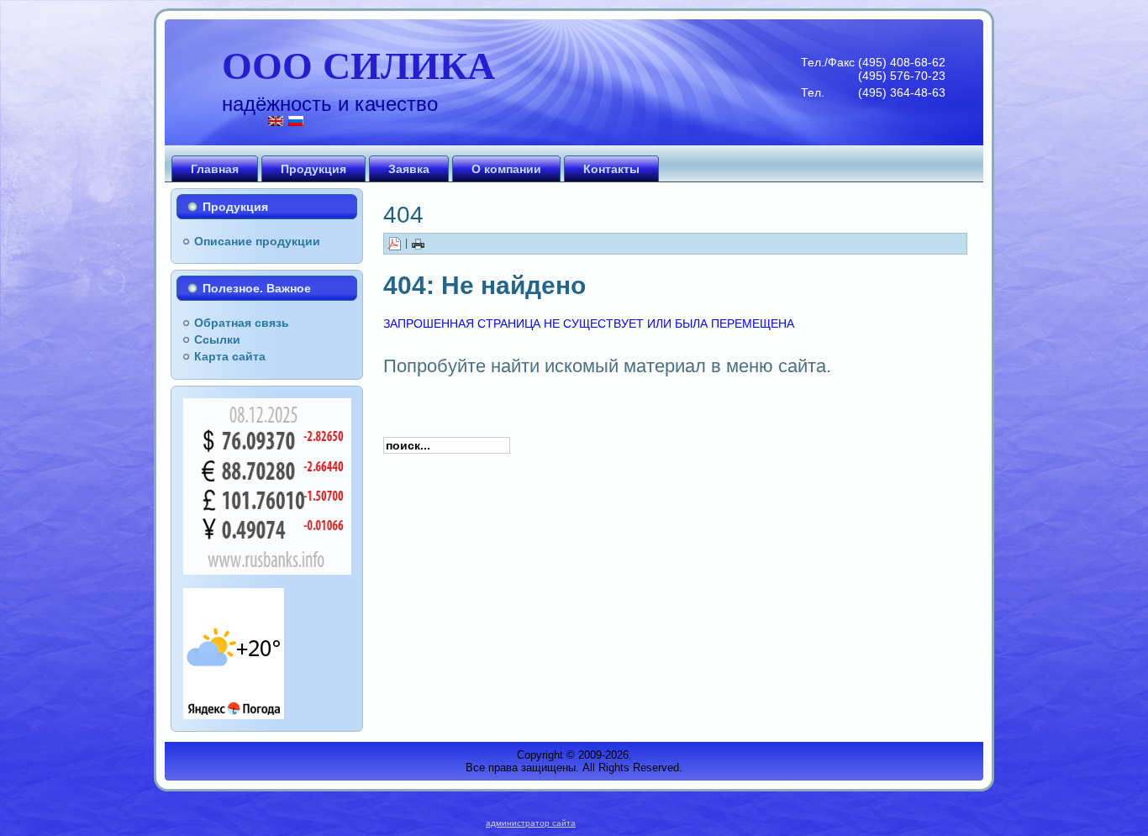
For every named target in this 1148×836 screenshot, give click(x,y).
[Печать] (418, 243)
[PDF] (394, 243)
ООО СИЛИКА (358, 64)
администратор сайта (531, 823)
